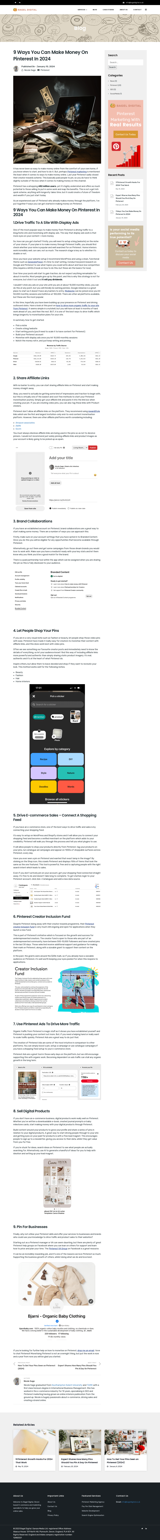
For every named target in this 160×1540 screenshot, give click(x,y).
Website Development (91, 1511)
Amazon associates (25, 422)
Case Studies (108, 10)
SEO (111, 90)
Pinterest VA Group (58, 1248)
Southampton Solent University (67, 1385)
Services (81, 10)
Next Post (77, 1366)
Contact (137, 10)
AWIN (18, 426)
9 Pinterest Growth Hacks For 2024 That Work (128, 183)
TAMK (90, 1385)
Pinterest (45, 70)
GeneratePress (35, 262)
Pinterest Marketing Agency (93, 1502)
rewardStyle (94, 411)
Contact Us (52, 1506)
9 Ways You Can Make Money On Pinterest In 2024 (128, 212)
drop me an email (85, 1350)
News (112, 81)
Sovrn (18, 429)
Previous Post (36, 1366)
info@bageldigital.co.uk (131, 1502)
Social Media (114, 94)
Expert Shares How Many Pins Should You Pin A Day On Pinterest (128, 198)
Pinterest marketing (77, 171)
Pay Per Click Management (92, 1506)
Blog (95, 10)
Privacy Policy (53, 1515)
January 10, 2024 (46, 66)
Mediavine (70, 291)
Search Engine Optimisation (93, 1515)
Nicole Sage (30, 70)
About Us (124, 10)
